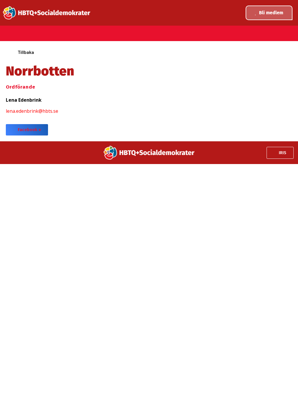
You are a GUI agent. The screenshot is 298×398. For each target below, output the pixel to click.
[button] (6, 35)
